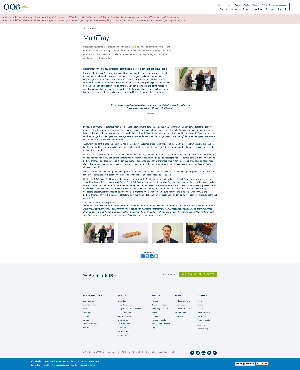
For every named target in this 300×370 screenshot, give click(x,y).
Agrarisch (155, 301)
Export (85, 309)
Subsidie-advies (123, 335)
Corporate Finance (124, 312)
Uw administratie (279, 5)
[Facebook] (143, 256)
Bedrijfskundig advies (125, 305)
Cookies (146, 352)
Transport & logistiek (159, 320)
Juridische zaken (124, 324)
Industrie (155, 316)
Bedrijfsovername (90, 305)
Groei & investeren (90, 324)
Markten (258, 9)
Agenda (238, 5)
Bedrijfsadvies (88, 301)
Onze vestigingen (181, 312)
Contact (282, 9)
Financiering (87, 312)
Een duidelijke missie (182, 301)
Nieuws (228, 5)
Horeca (154, 312)
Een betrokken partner (183, 309)
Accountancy (122, 301)
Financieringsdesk (124, 316)
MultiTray (136, 47)
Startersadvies (123, 331)
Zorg (153, 328)
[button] (297, 16)
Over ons (270, 9)
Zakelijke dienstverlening (161, 324)
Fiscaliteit (86, 316)
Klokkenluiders (156, 352)
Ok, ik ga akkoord (245, 363)
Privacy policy (137, 352)
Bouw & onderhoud (159, 305)
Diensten (247, 9)
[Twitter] (147, 256)
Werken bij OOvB (250, 5)
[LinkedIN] (152, 256)
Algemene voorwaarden (111, 352)
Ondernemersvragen (229, 9)
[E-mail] (156, 256)
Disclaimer (126, 352)
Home (220, 5)
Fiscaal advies (123, 320)
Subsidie (86, 328)
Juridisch (86, 320)
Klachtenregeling (169, 352)
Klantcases (179, 316)
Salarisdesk (122, 328)
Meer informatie (262, 363)
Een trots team (180, 305)
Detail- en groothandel (160, 309)
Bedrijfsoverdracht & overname (129, 309)
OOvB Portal (265, 5)
